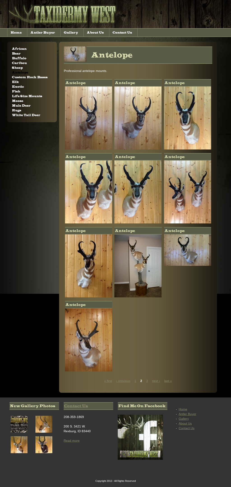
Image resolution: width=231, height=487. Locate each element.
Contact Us (122, 32)
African (19, 49)
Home (16, 32)
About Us (95, 32)
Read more (72, 440)
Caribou (19, 63)
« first (108, 381)
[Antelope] (88, 148)
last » (168, 381)
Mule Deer (21, 105)
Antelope (20, 72)
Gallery (71, 32)
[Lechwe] (43, 431)
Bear (16, 53)
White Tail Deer (26, 115)
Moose (17, 101)
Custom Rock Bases (30, 77)
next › (156, 381)
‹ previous (123, 381)
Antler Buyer (42, 32)
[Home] (63, 26)
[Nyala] (43, 452)
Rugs (16, 110)
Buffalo (19, 58)
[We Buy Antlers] (19, 431)
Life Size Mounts (27, 96)
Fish (16, 91)
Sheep (17, 67)
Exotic (18, 86)
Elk (15, 82)
